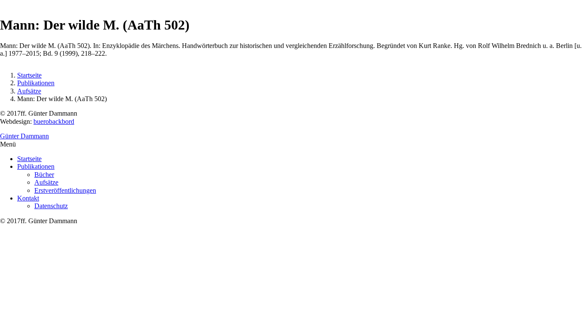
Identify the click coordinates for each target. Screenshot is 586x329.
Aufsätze (29, 91)
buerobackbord (53, 121)
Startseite (29, 75)
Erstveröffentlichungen (65, 190)
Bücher (44, 174)
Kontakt (28, 198)
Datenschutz (51, 205)
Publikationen (35, 83)
